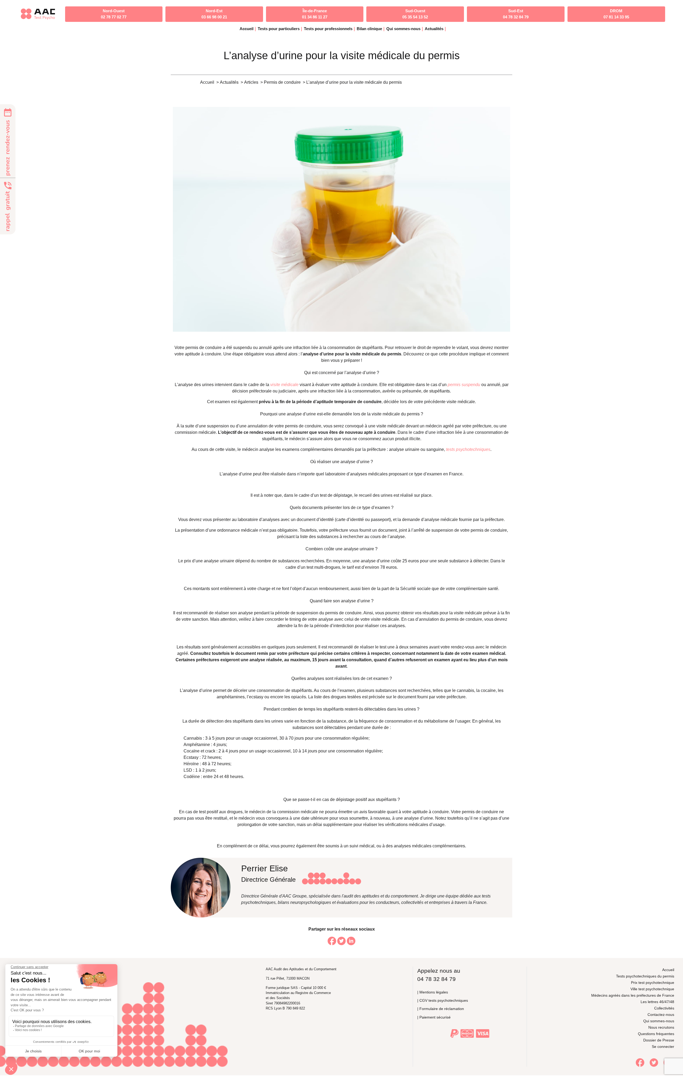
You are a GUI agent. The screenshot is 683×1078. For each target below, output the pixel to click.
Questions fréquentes (656, 1034)
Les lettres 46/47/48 (657, 1002)
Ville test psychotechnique (652, 989)
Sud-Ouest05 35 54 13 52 (415, 14)
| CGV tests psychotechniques (442, 1000)
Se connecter (663, 1046)
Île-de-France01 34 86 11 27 (314, 14)
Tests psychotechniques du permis (645, 976)
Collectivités (664, 1008)
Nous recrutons (661, 1027)
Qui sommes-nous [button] (403, 28)
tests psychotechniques (468, 449)
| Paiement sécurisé (434, 1017)
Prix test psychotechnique (652, 982)
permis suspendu (464, 384)
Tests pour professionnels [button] (328, 28)
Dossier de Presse (658, 1040)
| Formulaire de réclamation (440, 1009)
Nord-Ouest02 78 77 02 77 (113, 14)
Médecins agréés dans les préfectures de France (632, 995)
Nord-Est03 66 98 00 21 (214, 14)
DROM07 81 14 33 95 (616, 14)
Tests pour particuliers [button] (279, 28)
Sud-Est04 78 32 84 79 (516, 14)
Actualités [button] (434, 28)
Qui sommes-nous (658, 1021)
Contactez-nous (661, 1014)
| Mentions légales (432, 992)
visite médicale (284, 384)
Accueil (246, 28)
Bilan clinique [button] (369, 28)
